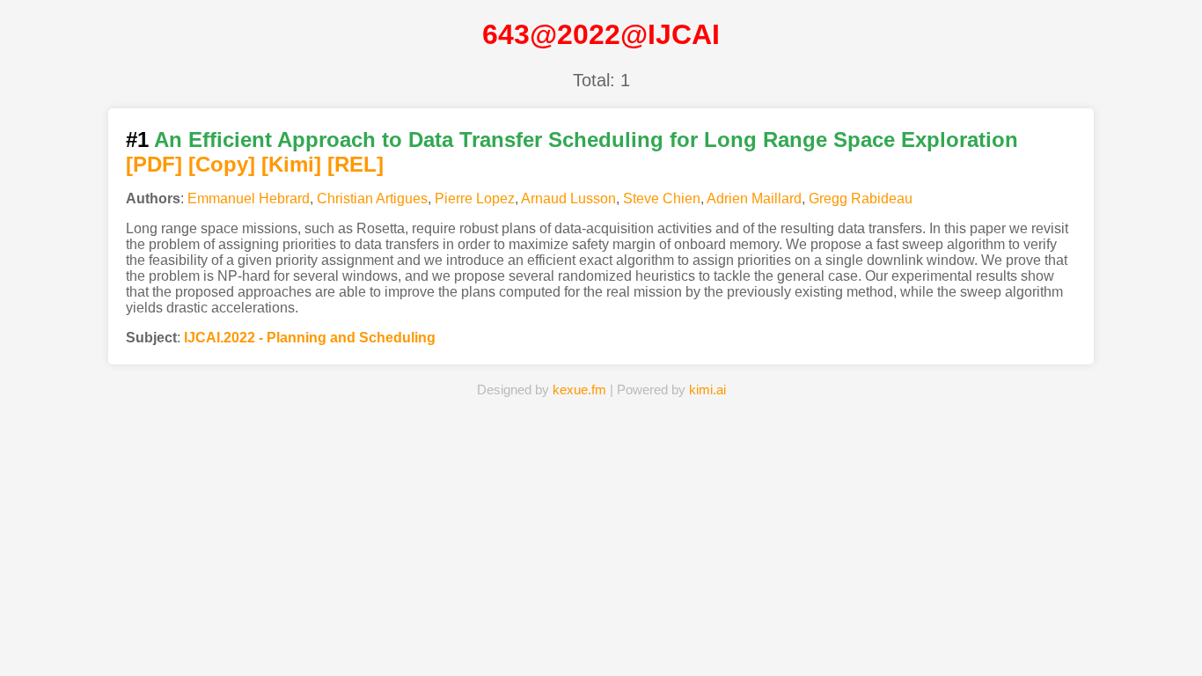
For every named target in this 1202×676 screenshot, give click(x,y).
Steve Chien (661, 198)
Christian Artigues (372, 198)
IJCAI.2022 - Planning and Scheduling (310, 337)
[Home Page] (409, 635)
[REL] (355, 164)
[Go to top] (1157, 620)
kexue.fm (579, 389)
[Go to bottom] (1157, 652)
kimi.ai (707, 389)
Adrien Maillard (754, 198)
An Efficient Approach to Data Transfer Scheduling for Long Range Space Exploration (586, 139)
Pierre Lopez (475, 198)
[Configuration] (697, 635)
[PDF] (154, 164)
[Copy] (221, 164)
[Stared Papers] (601, 635)
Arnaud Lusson (568, 198)
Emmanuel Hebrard (248, 198)
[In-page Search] (505, 635)
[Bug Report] (793, 635)
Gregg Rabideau (860, 198)
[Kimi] (291, 164)
